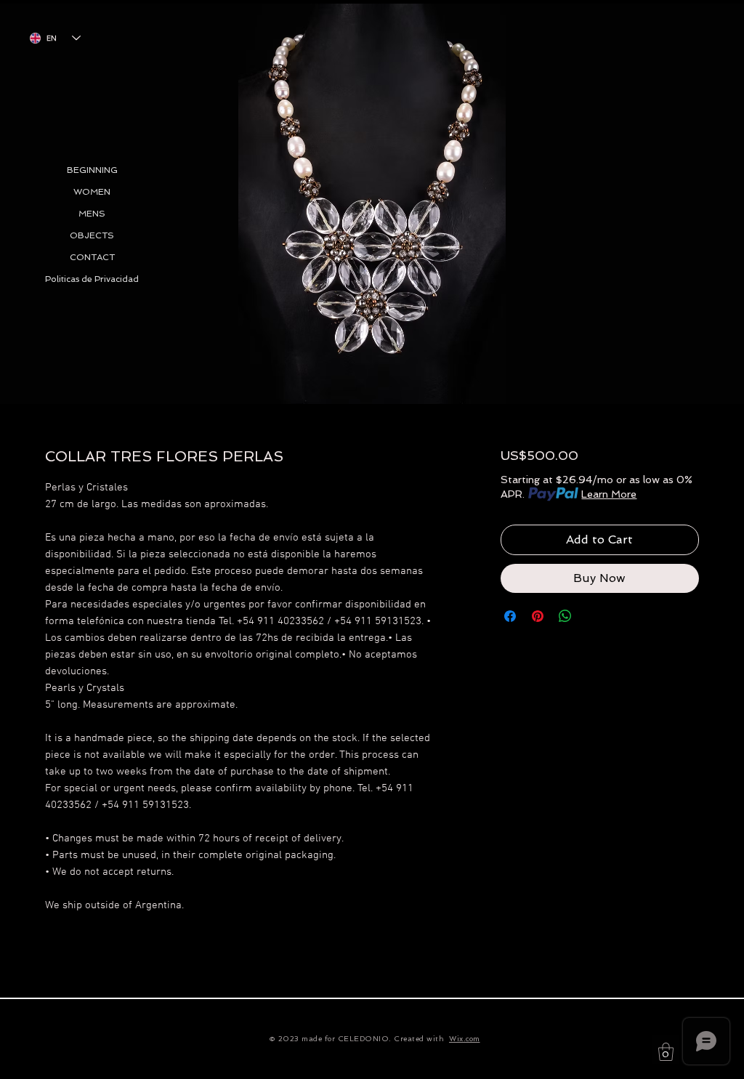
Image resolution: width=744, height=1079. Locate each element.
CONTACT (92, 257)
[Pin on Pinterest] (537, 616)
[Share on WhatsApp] (565, 616)
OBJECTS (92, 235)
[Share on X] (593, 616)
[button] (666, 1052)
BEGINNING (92, 170)
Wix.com (464, 1039)
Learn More (608, 494)
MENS (91, 214)
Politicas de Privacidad (91, 279)
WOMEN (91, 192)
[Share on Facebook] (510, 616)
